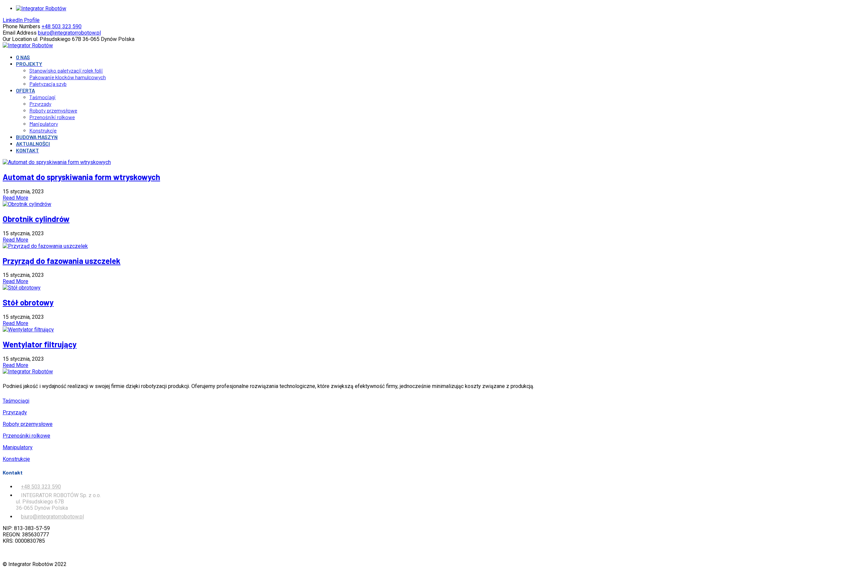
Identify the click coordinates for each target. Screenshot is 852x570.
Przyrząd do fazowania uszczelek (61, 261)
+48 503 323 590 (41, 486)
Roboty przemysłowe (28, 424)
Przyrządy (15, 412)
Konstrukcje (16, 459)
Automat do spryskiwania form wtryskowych (81, 177)
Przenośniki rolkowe (26, 436)
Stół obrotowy (28, 302)
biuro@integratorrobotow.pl (52, 516)
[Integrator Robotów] (28, 45)
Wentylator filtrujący (40, 344)
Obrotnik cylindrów (36, 219)
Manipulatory (18, 447)
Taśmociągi (16, 401)
